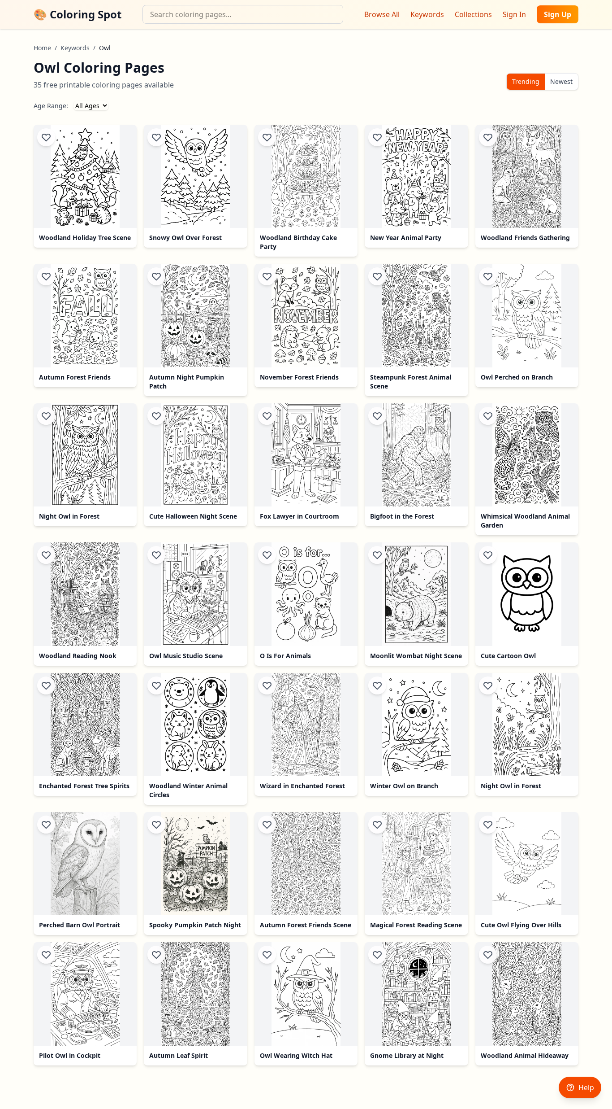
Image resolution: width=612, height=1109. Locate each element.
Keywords (427, 14)
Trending (525, 81)
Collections (473, 14)
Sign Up (557, 14)
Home (42, 48)
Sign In (514, 14)
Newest (561, 81)
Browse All (382, 14)
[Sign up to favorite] (46, 137)
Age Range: (51, 105)
